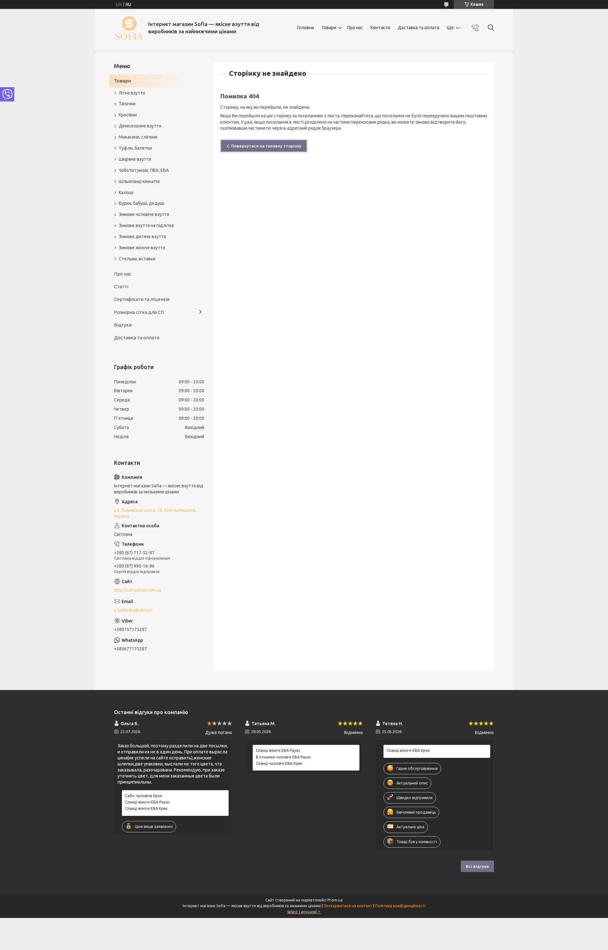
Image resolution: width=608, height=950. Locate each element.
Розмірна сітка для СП (139, 312)
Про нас (355, 27)
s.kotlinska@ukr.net (133, 610)
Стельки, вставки (137, 258)
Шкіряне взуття (135, 159)
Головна (305, 27)
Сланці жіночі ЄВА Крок (408, 750)
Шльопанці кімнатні (139, 181)
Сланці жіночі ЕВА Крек (146, 808)
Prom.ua (335, 900)
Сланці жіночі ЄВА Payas (147, 802)
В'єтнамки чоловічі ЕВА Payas (283, 757)
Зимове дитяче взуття (142, 236)
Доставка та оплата (418, 27)
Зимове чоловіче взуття (144, 214)
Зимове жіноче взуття (142, 247)
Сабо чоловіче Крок (143, 796)
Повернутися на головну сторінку (266, 146)
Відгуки (123, 325)
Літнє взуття (132, 92)
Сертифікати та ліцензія (141, 299)
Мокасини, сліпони (138, 137)
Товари (328, 27)
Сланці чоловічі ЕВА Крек (279, 763)
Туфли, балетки (135, 148)
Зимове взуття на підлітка (146, 225)
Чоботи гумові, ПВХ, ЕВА (144, 170)
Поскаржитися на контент (348, 906)
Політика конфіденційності (400, 906)
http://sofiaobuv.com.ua (137, 590)
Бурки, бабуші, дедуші (141, 203)
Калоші (126, 192)
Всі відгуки (477, 866)
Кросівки (128, 114)
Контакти (380, 27)
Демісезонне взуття (140, 125)
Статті (121, 286)
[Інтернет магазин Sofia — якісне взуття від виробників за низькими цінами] (128, 27)
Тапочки (127, 103)
